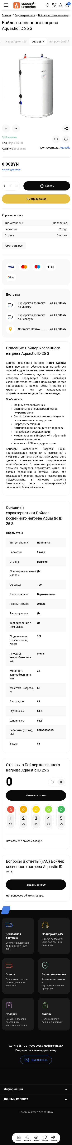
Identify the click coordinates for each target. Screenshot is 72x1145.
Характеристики (16, 41)
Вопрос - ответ (59, 41)
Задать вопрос (36, 884)
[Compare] (56, 139)
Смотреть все (13, 245)
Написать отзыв (36, 795)
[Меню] (6, 5)
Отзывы (38, 41)
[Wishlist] (66, 139)
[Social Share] (66, 128)
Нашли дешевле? (11, 169)
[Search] (47, 5)
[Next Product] (16, 128)
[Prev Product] (6, 128)
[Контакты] (54, 5)
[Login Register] (61, 5)
